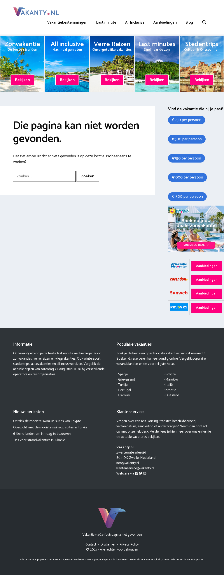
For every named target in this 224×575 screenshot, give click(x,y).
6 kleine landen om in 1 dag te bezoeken (42, 434)
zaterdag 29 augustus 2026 (61, 369)
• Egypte (170, 374)
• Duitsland (171, 395)
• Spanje (122, 374)
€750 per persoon (186, 158)
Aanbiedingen (165, 22)
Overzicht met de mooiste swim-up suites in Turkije (50, 427)
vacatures (140, 437)
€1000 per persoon (187, 177)
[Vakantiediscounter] (196, 251)
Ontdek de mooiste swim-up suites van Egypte (47, 421)
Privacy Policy (129, 544)
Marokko (171, 380)
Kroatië (170, 390)
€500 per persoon (187, 139)
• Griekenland (125, 380)
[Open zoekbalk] (204, 22)
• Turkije (122, 385)
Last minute (106, 22)
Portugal (124, 390)
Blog (189, 22)
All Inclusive (135, 22)
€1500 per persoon (187, 196)
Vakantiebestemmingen (67, 22)
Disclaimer (107, 544)
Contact (91, 544)
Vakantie (88, 534)
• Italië (168, 385)
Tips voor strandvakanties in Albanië (39, 440)
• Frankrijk (123, 395)
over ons (191, 432)
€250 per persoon (186, 120)
